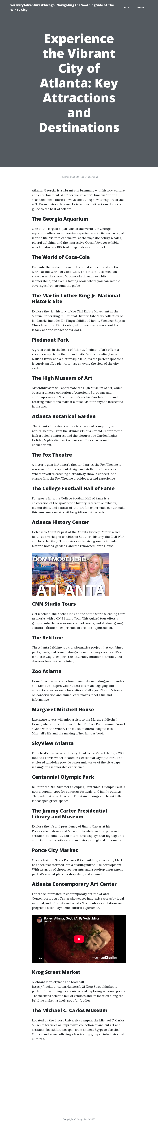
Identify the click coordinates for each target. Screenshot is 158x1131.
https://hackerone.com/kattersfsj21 (58, 986)
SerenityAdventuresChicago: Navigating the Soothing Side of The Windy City (62, 7)
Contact (142, 7)
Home (127, 7)
